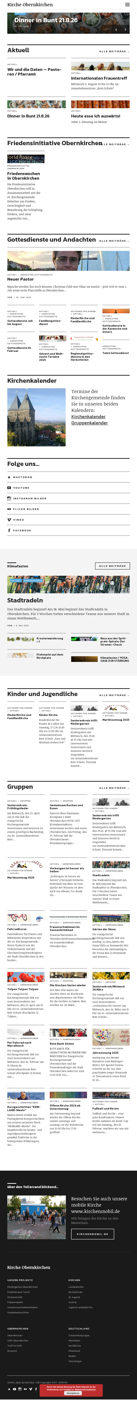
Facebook (22, 530)
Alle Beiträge (112, 51)
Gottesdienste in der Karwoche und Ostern (114, 328)
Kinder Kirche (48, 715)
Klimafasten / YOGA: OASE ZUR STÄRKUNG (114, 659)
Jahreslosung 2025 (105, 1053)
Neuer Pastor (20, 279)
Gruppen (25, 801)
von (10, 297)
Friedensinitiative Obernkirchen (18, 167)
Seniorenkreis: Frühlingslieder (18, 806)
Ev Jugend (74, 1297)
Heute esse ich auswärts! (95, 116)
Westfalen (74, 1340)
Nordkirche (74, 1346)
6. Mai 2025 (22, 625)
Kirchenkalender (88, 416)
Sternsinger (75, 1361)
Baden (72, 1356)
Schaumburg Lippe (78, 1335)
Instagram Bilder (30, 498)
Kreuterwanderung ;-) (50, 640)
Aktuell (20, 13)
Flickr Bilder (26, 509)
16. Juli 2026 (21, 26)
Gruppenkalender (89, 422)
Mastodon (22, 477)
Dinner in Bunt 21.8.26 (46, 20)
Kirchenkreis (75, 1292)
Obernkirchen (14, 1335)
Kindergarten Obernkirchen (22, 1287)
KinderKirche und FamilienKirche (83, 319)
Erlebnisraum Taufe (18, 1292)
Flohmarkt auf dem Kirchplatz (50, 656)
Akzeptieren (73, 1393)
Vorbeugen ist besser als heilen (67, 870)
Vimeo (18, 520)
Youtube (21, 488)
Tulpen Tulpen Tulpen (22, 989)
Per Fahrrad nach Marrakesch (19, 1044)
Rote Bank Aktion (62, 1043)
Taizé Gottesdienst (115, 353)
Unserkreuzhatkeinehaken (22, 1307)
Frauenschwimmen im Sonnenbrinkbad (65, 928)
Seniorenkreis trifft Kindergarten (84, 722)
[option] (68, 23)
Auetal (72, 1302)
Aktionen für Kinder (83, 311)
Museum (12, 1351)
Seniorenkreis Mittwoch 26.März (108, 988)
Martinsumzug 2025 (116, 720)
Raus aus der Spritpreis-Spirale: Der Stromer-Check (113, 641)
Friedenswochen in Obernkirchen (23, 175)
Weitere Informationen (85, 1389)
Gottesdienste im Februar (19, 349)
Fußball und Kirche (105, 1108)
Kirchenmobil (14, 1297)
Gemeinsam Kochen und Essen (66, 806)
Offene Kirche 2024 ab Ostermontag (65, 1107)
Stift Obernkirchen (17, 1340)
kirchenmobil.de (92, 1234)
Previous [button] (116, 29)
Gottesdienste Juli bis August (19, 322)
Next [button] (125, 29)
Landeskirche (75, 1287)
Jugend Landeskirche (80, 1307)
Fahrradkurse (17, 929)
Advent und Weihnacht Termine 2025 (51, 356)
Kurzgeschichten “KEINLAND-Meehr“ (23, 1108)
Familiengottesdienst (50, 322)
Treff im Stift (14, 1346)
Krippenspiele (15, 1302)
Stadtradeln (25, 600)
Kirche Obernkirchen (30, 4)
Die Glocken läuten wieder (68, 985)
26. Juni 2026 (23, 297)
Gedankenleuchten (18, 1312)
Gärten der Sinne (104, 929)
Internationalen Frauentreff (99, 78)
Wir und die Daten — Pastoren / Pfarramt (34, 71)
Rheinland (74, 1351)
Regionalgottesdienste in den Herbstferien (82, 356)
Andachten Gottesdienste (36, 274)
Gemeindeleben (33, 580)
